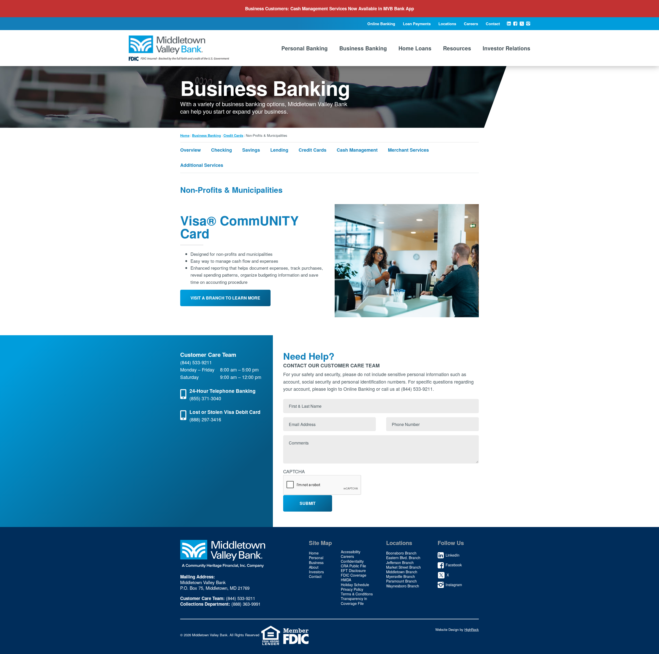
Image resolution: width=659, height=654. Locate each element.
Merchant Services (408, 150)
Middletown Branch (401, 571)
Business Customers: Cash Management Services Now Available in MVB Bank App (329, 8)
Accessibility (350, 551)
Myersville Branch (400, 576)
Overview (190, 150)
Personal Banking (304, 48)
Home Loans (414, 48)
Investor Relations (506, 48)
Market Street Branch (403, 567)
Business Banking (363, 48)
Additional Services (201, 165)
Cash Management (357, 150)
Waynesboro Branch (402, 585)
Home (184, 135)
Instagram (528, 25)
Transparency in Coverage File (354, 601)
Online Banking (381, 24)
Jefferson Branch (400, 562)
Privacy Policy (352, 589)
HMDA (346, 579)
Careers (471, 24)
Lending (279, 150)
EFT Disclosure (353, 570)
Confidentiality (352, 561)
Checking (221, 150)
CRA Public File (353, 565)
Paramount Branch (401, 581)
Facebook (515, 25)
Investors (316, 571)
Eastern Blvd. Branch (403, 557)
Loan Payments (417, 24)
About (313, 567)
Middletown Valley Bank (179, 48)
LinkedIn (509, 25)
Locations (447, 24)
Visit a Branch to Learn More (225, 298)
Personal (316, 557)
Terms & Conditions (357, 593)
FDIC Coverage (353, 575)
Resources (457, 48)
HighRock (471, 629)
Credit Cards (233, 135)
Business (316, 562)
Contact (493, 24)
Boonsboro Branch (401, 553)
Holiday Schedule (355, 584)
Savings (251, 150)
